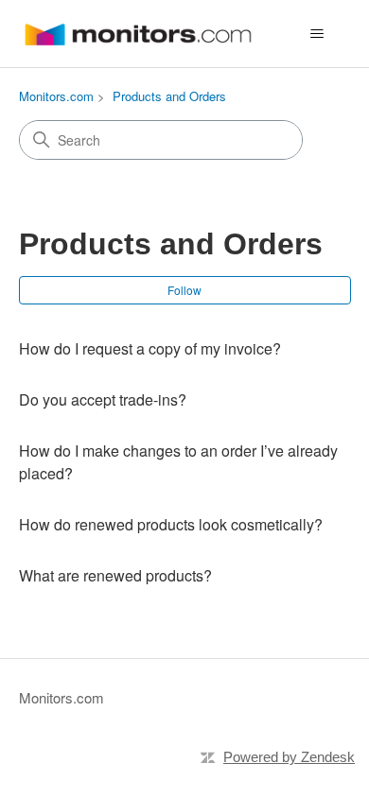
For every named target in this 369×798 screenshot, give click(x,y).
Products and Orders (169, 96)
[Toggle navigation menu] (317, 34)
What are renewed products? (115, 575)
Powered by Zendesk (289, 757)
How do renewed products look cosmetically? (171, 524)
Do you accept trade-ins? (102, 399)
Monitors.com (56, 96)
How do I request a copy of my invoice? (150, 348)
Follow (184, 290)
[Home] (138, 33)
